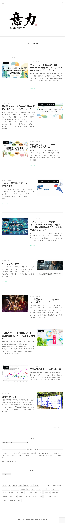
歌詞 (11, 496)
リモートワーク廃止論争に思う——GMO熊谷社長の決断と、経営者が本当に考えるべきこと (46, 68)
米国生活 (28, 496)
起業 (50, 496)
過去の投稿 (57, 427)
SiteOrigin (44, 519)
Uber (36, 485)
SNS (32, 485)
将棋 (48, 489)
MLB (20, 485)
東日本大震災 (55, 492)
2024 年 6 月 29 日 (7, 393)
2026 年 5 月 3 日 (6, 180)
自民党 (34, 496)
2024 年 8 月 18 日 (35, 296)
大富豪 (38, 489)
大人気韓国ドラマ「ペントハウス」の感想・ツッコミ (44, 300)
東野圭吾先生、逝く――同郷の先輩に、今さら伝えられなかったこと (18, 107)
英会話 (40, 496)
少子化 (4, 492)
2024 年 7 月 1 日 (6, 330)
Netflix (26, 485)
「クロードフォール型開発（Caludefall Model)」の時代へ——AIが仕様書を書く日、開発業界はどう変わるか (46, 226)
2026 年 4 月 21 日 (7, 260)
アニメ (42, 485)
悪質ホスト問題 (19, 492)
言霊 (45, 496)
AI (9, 485)
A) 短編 (6, 62)
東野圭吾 (5, 496)
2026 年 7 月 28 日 (7, 103)
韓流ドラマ (12, 500)
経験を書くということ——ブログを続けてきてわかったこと (46, 145)
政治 (26, 492)
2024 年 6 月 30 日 (35, 366)
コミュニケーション (49, 104)
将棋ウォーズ (55, 489)
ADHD (4, 485)
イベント (48, 485)
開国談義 (5, 500)
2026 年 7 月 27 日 (35, 141)
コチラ (15, 461)
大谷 (44, 489)
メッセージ (55, 181)
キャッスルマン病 (57, 485)
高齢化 (19, 500)
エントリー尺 (12, 57)
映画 (41, 492)
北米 (33, 489)
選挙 (55, 496)
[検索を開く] (62, 2)
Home (4, 57)
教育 (31, 492)
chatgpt (15, 485)
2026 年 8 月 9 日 (34, 62)
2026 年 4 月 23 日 (35, 219)
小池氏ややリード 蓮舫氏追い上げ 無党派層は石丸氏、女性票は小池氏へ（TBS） (18, 336)
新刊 (36, 492)
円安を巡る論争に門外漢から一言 (45, 369)
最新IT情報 (47, 492)
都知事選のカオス (10, 396)
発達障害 (21, 496)
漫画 (16, 496)
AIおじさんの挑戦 (10, 263)
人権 (28, 489)
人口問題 (23, 489)
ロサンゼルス (15, 489)
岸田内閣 (11, 492)
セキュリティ (6, 489)
